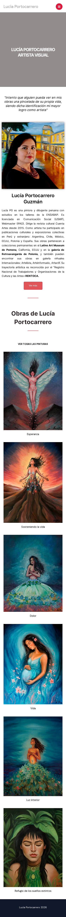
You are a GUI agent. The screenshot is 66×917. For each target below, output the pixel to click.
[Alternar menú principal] (59, 6)
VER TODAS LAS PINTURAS (33, 344)
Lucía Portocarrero (21, 6)
